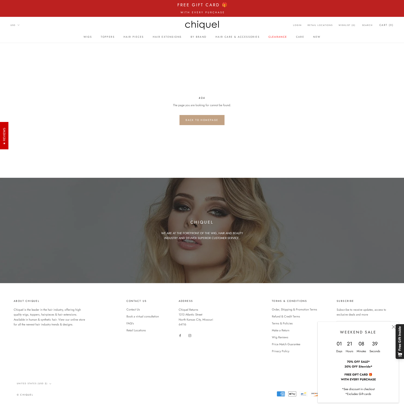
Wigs (88, 37)
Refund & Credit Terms (286, 316)
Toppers (108, 37)
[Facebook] (180, 335)
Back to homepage (202, 120)
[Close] (394, 327)
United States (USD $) (32, 383)
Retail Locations (320, 25)
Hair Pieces (134, 37)
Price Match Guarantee (286, 344)
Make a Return (280, 330)
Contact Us (133, 309)
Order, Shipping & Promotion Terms (294, 309)
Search (367, 25)
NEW (316, 37)
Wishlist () (347, 25)
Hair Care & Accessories (237, 37)
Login (297, 25)
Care (300, 37)
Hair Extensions (167, 37)
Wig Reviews (280, 337)
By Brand (199, 37)
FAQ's (130, 323)
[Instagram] (189, 335)
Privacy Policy (280, 351)
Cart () (386, 25)
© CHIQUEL (25, 394)
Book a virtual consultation (142, 316)
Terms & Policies (282, 323)
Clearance (277, 37)
